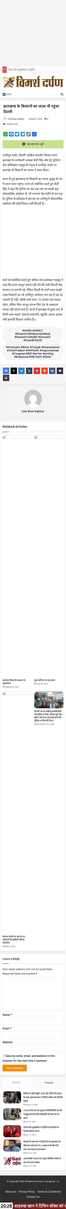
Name (7, 1015)
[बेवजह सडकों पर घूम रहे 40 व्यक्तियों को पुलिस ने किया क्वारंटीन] (17, 812)
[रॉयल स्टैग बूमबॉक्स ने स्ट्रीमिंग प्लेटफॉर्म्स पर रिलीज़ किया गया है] (12, 1131)
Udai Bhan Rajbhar (16, 119)
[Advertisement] (33, 33)
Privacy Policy (27, 1191)
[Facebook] (6, 371)
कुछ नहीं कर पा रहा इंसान (44, 680)
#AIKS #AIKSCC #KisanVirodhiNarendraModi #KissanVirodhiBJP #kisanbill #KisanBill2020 (33, 335)
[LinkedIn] (21, 371)
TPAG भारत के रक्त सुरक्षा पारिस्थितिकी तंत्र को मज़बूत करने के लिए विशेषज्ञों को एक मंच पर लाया (42, 1114)
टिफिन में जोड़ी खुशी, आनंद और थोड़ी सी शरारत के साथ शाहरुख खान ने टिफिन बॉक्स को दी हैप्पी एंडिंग (43, 1097)
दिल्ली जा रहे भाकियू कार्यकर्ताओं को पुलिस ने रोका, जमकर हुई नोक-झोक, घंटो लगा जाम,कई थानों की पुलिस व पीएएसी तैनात (48, 716)
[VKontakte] (52, 371)
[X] (14, 371)
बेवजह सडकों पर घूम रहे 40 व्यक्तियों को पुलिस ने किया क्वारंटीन (14, 940)
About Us (10, 1191)
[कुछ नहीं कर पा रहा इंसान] (48, 556)
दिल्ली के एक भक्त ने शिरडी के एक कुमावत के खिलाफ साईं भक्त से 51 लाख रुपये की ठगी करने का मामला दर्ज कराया (41, 1145)
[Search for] (62, 94)
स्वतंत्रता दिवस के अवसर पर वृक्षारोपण (14, 681)
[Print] (6, 378)
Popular (49, 1082)
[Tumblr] (29, 371)
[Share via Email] (60, 371)
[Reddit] (44, 371)
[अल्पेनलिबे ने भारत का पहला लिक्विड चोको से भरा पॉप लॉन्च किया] (12, 1160)
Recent (16, 1082)
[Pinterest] (37, 371)
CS (58, 1181)
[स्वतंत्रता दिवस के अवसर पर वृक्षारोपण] (17, 556)
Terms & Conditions (49, 1191)
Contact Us (33, 1197)
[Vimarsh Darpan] (33, 82)
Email (7, 1028)
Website (7, 1042)
